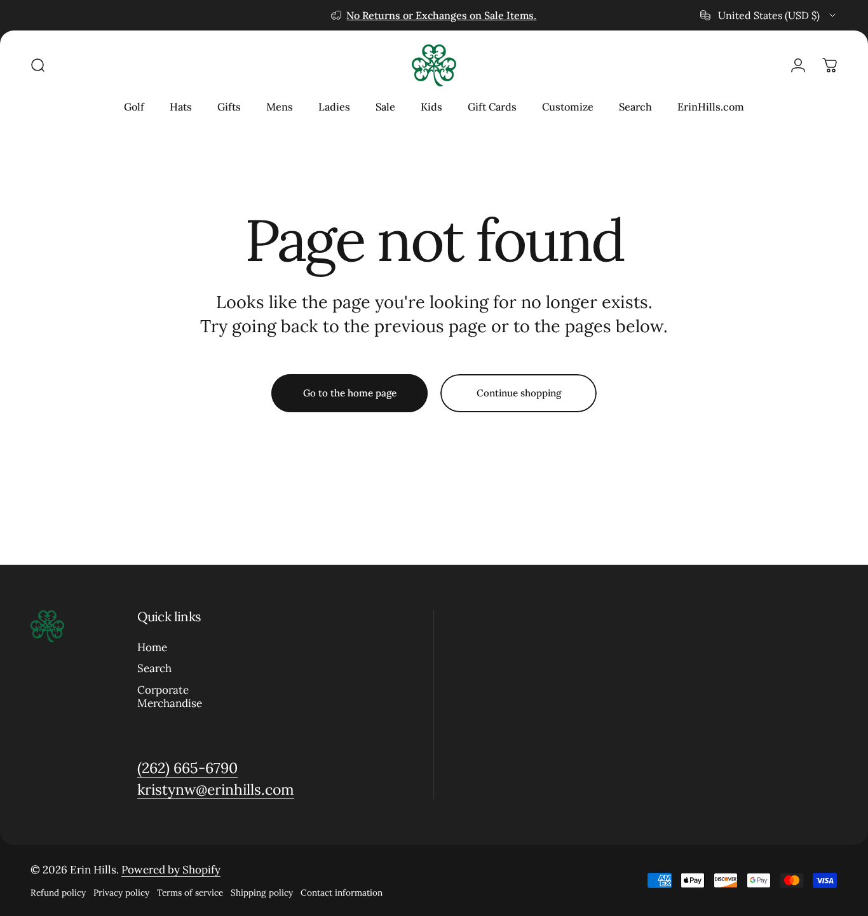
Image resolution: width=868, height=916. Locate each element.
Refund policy (58, 892)
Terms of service (190, 892)
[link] (187, 768)
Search (154, 669)
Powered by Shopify (170, 870)
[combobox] (768, 15)
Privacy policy (121, 892)
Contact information (342, 892)
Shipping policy (262, 892)
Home (152, 647)
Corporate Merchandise (169, 697)
